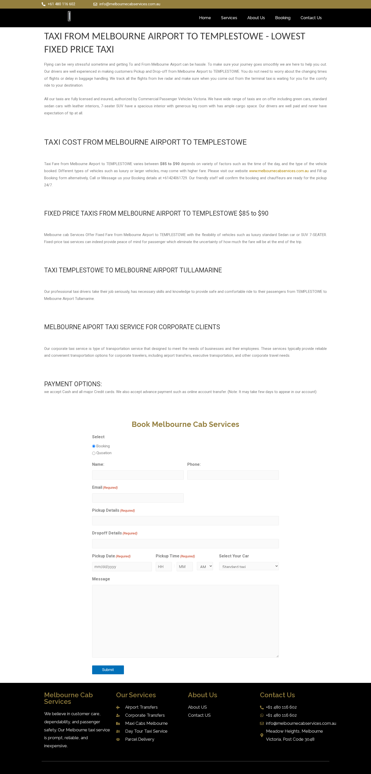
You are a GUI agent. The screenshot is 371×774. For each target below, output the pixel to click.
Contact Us (311, 17)
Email (105, 487)
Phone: (194, 464)
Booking (282, 17)
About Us (256, 17)
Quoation (104, 453)
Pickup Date (111, 556)
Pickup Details (113, 510)
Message (101, 579)
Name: (98, 464)
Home (205, 17)
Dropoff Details (114, 533)
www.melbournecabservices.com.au (279, 171)
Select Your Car (234, 556)
